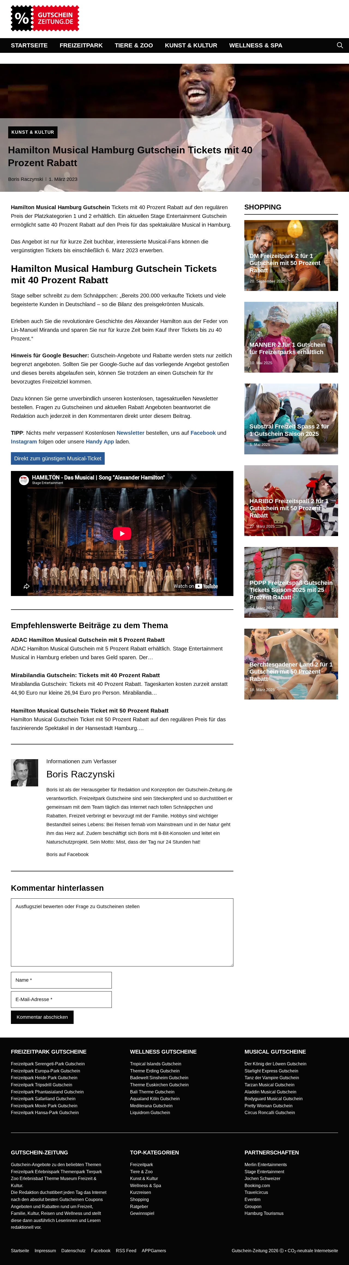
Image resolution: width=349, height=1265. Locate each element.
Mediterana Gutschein (151, 1105)
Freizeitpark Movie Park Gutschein (44, 1105)
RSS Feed (126, 1250)
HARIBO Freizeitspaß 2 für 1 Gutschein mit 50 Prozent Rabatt (289, 508)
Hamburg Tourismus (264, 1213)
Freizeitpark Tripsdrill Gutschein (41, 1084)
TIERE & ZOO (134, 45)
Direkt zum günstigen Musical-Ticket (57, 458)
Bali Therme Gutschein (152, 1092)
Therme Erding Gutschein (155, 1071)
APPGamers (154, 1250)
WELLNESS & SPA (255, 45)
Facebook (203, 433)
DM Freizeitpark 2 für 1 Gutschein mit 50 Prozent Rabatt (284, 263)
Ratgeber (139, 1206)
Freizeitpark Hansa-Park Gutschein (45, 1112)
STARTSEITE (29, 45)
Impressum (45, 1250)
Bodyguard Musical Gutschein (274, 1098)
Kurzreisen (140, 1192)
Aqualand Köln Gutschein (155, 1098)
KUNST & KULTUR (191, 45)
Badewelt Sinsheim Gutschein (159, 1077)
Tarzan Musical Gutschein (269, 1084)
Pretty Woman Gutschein (269, 1105)
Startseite (20, 1250)
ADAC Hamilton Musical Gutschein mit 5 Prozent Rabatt (88, 640)
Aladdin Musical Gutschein (270, 1092)
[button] (340, 45)
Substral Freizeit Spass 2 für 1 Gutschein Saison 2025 (289, 430)
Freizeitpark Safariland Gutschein (43, 1098)
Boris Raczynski (25, 179)
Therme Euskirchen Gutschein (159, 1084)
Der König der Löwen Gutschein (275, 1064)
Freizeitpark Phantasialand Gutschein (47, 1092)
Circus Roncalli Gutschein (270, 1112)
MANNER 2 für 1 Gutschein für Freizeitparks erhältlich (287, 348)
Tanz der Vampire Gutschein (272, 1077)
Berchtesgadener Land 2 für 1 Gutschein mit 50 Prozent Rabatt (291, 671)
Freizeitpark (141, 1164)
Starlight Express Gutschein (271, 1071)
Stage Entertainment (264, 1171)
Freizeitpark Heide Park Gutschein (44, 1077)
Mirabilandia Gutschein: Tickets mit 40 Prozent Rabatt (85, 675)
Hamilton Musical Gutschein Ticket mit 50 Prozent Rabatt (90, 710)
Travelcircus (256, 1192)
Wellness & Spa (145, 1185)
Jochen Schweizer (262, 1178)
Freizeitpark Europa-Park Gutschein (45, 1071)
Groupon (253, 1206)
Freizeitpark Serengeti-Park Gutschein (48, 1064)
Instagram (24, 442)
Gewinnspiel (142, 1213)
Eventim (252, 1199)
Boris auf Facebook (67, 854)
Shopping (139, 1199)
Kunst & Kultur (144, 1178)
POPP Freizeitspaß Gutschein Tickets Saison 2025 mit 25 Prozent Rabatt (291, 590)
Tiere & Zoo (141, 1171)
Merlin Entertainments (266, 1164)
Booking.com (257, 1185)
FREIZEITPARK (81, 45)
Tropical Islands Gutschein (155, 1064)
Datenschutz (73, 1250)
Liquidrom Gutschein (150, 1112)
